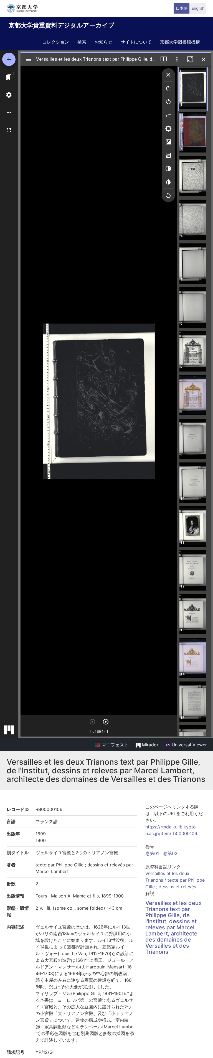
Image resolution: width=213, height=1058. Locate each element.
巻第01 (152, 853)
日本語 (181, 8)
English (198, 8)
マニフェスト (114, 744)
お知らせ (103, 42)
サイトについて (136, 42)
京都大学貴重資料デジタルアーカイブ (62, 25)
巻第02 (170, 853)
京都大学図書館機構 (180, 42)
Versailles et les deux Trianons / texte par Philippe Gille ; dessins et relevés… (175, 880)
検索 (81, 42)
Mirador (149, 744)
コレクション (55, 42)
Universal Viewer (188, 744)
